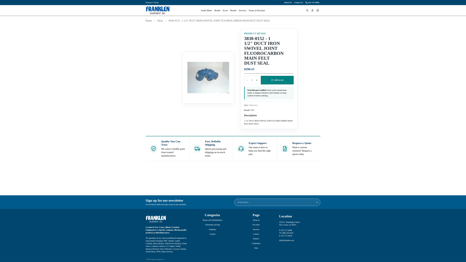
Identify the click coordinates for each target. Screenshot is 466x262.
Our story (256, 225)
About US (288, 3)
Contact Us (298, 3)
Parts (256, 248)
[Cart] (317, 10)
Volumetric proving (212, 225)
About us (256, 220)
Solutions (212, 229)
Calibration (256, 243)
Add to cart (278, 80)
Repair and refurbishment (212, 220)
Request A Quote (152, 2)
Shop (160, 20)
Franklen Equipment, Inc (157, 259)
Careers (256, 234)
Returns (256, 239)
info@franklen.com (286, 240)
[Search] (307, 10)
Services (256, 229)
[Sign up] (316, 202)
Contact (212, 234)
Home (149, 20)
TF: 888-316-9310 (286, 233)
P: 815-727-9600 (285, 230)
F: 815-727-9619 (285, 236)
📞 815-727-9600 (312, 3)
